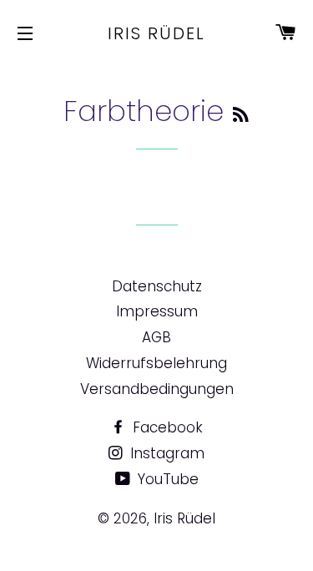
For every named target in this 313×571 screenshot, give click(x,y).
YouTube (166, 479)
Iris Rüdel (156, 33)
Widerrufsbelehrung (156, 363)
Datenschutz (157, 286)
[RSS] (241, 115)
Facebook (166, 427)
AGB (156, 337)
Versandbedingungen (157, 389)
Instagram (165, 453)
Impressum (157, 311)
